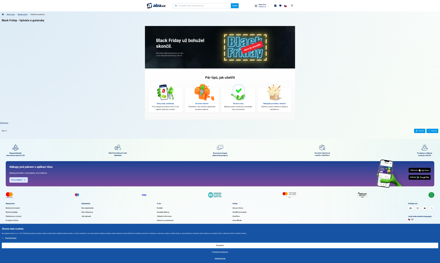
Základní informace (164, 216)
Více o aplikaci (16, 180)
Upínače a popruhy (37, 14)
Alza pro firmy (237, 208)
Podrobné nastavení (220, 252)
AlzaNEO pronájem (239, 212)
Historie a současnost (165, 220)
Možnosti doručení (13, 208)
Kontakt (159, 208)
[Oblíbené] (280, 5)
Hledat (234, 6)
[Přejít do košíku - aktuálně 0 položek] (291, 5)
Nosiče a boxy (23, 14)
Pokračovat (4, 123)
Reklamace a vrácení (13, 216)
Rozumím (220, 245)
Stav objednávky (87, 208)
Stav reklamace (87, 212)
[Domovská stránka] (3, 14)
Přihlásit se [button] (262, 7)
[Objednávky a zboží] (275, 5)
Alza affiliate (237, 220)
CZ (412, 219)
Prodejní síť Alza (12, 220)
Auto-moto (11, 14)
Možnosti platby (12, 212)
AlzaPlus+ (236, 216)
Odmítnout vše (220, 258)
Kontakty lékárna (163, 212)
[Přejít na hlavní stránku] (156, 6)
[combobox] (202, 5)
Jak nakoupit (86, 216)
